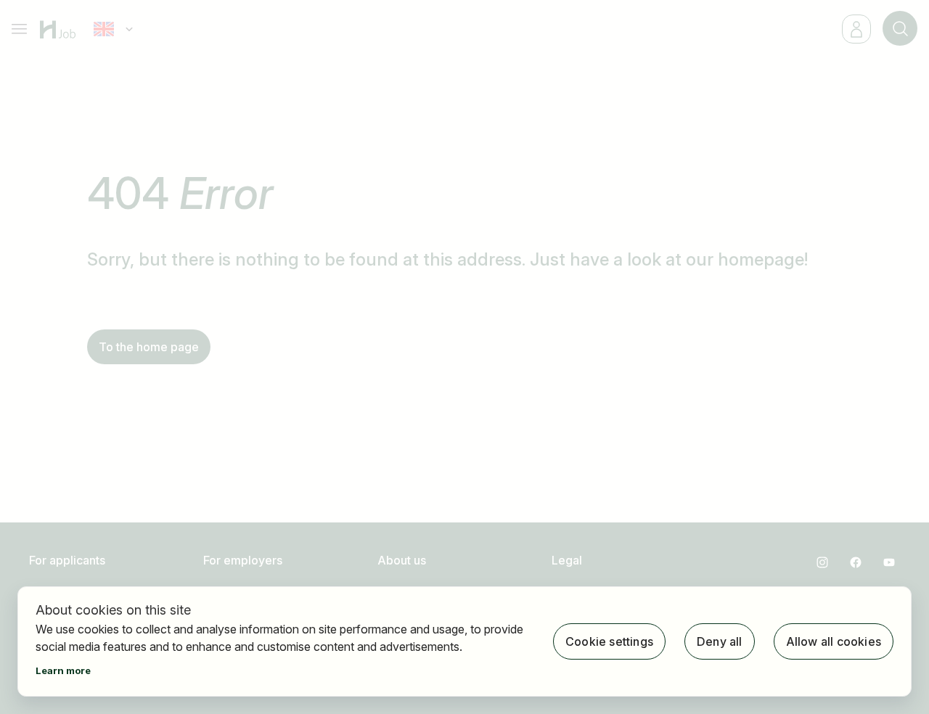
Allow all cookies (833, 641)
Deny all (719, 641)
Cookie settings (609, 641)
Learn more (63, 670)
